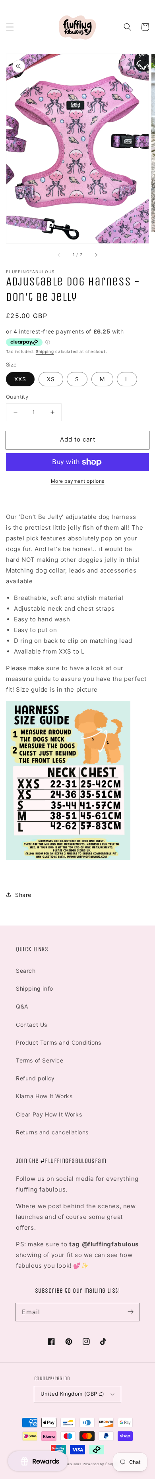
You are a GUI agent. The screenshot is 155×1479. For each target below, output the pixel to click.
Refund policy (35, 1078)
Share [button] (23, 894)
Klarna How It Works (44, 1096)
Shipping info (34, 988)
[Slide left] (59, 254)
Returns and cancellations (52, 1132)
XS (51, 379)
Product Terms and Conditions (58, 1042)
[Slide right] (96, 254)
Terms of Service (40, 1060)
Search (26, 970)
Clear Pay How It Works (49, 1114)
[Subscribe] (130, 1312)
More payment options (78, 481)
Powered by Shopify (101, 1464)
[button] (10, 27)
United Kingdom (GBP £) (73, 1393)
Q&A (22, 1006)
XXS (20, 379)
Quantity (17, 396)
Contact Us (31, 1024)
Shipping (45, 351)
